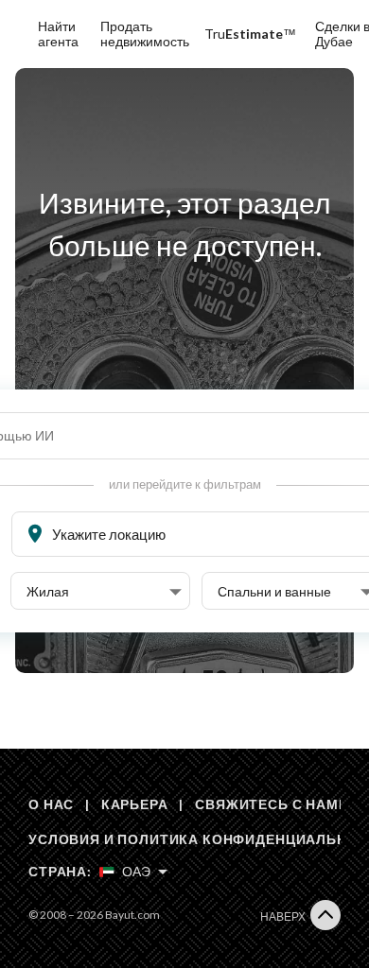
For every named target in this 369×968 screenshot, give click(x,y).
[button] (104, 591)
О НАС (51, 804)
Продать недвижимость (144, 33)
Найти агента (58, 33)
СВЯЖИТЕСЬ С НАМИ (271, 804)
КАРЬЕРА (134, 804)
